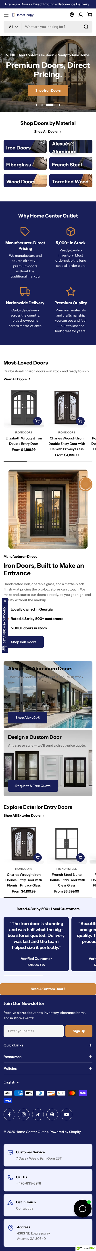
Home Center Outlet (32, 1132)
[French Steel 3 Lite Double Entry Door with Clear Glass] (67, 844)
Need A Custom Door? (48, 989)
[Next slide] (59, 105)
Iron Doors (23, 432)
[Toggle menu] (6, 14)
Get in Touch (26, 1202)
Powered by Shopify (65, 1132)
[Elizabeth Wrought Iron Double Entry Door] (24, 407)
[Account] (80, 14)
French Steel (66, 868)
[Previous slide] (36, 105)
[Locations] (72, 14)
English (9, 1082)
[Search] (86, 26)
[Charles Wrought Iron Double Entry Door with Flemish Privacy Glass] (67, 407)
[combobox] (48, 27)
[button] (42, 105)
